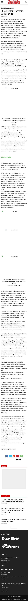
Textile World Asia (4, 8)
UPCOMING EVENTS (7, 569)
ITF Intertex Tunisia (5, 572)
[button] (26, 2)
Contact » (3, 565)
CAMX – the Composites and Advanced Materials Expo (13, 584)
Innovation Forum (17, 596)
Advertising (9, 596)
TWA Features (11, 8)
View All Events (4, 591)
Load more (13, 527)
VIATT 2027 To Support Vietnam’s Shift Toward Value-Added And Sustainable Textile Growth (12, 510)
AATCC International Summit (8, 578)
